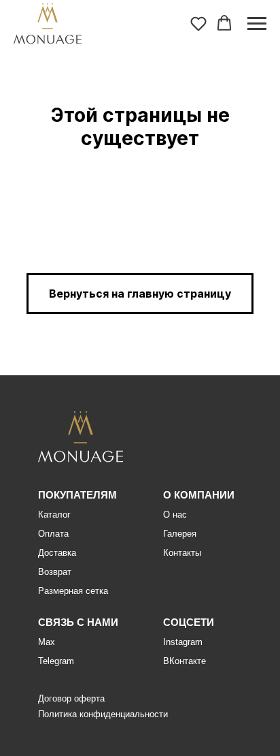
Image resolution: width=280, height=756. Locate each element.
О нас (175, 514)
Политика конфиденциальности (103, 714)
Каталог (54, 514)
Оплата (53, 534)
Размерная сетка (73, 591)
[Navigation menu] (256, 24)
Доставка (57, 553)
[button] (198, 23)
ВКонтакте (184, 661)
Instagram (183, 642)
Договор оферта (71, 698)
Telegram (56, 661)
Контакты (182, 553)
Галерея (179, 534)
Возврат (54, 572)
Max (46, 642)
